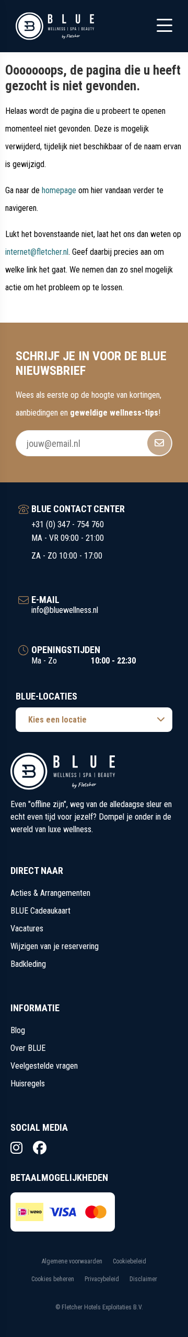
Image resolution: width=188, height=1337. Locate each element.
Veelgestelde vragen (44, 1066)
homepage (59, 190)
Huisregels (27, 1083)
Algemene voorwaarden (72, 1261)
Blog (17, 1030)
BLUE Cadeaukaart (40, 911)
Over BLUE (27, 1048)
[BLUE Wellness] (55, 26)
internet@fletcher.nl (36, 252)
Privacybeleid (102, 1279)
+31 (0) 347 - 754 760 (67, 524)
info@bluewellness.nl (64, 610)
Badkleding (28, 964)
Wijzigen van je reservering (54, 946)
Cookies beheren (52, 1279)
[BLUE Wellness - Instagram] (16, 1148)
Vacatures (26, 928)
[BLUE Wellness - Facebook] (39, 1148)
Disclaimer (143, 1279)
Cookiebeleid (129, 1261)
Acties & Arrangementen (50, 893)
